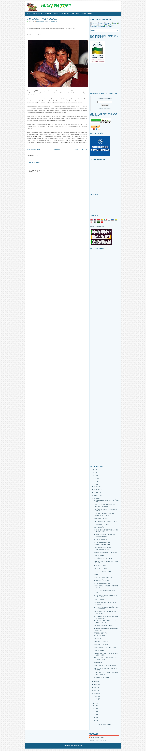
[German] (99, 220)
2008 (94, 720)
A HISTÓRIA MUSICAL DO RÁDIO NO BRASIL (105, 521)
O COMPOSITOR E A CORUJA (101, 524)
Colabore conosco (87, 14)
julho (95, 681)
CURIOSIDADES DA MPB (100, 633)
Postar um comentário (34, 162)
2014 (94, 703)
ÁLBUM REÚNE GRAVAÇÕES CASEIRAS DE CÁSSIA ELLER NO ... (105, 658)
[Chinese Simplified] (102, 222)
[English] (92, 220)
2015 (94, 484)
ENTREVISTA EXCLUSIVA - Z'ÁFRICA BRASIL (105, 647)
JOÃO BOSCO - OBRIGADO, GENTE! (103, 571)
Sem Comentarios (52, 21)
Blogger (109, 724)
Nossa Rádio (75, 14)
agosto (96, 498)
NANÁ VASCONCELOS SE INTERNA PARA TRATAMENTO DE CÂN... (105, 505)
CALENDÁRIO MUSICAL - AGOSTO (103, 677)
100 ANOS (96, 574)
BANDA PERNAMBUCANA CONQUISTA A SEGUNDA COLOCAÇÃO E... (105, 514)
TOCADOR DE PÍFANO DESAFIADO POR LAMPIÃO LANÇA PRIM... (104, 535)
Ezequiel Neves (40, 21)
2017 (93, 479)
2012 (94, 709)
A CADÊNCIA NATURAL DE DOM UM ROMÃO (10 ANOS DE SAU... (105, 510)
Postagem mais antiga (81, 149)
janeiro (96, 699)
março (96, 693)
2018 (94, 476)
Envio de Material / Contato (61, 14)
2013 (94, 706)
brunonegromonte (97, 737)
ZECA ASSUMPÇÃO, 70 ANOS (101, 580)
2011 (94, 712)
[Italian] (105, 220)
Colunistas (48, 14)
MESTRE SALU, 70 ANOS (100, 569)
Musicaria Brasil (78, 746)
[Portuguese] (116, 220)
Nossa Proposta (37, 14)
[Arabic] (99, 222)
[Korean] (95, 222)
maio (95, 687)
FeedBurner (108, 108)
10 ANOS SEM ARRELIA (100, 636)
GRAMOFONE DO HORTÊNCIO (102, 518)
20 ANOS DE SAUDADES (100, 539)
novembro (97, 489)
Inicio (28, 14)
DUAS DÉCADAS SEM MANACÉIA (103, 577)
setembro (97, 495)
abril (95, 690)
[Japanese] (92, 222)
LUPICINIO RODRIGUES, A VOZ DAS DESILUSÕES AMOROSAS (103, 548)
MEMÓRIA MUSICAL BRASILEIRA (102, 545)
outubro (96, 492)
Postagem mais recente (33, 149)
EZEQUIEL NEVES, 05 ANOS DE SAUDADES (42, 19)
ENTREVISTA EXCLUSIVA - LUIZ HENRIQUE (105, 665)
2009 (94, 717)
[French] (95, 220)
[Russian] (112, 220)
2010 (94, 715)
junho (96, 684)
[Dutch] (109, 220)
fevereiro (96, 696)
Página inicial (58, 149)
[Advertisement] (102, 77)
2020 (94, 470)
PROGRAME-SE (98, 639)
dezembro (97, 486)
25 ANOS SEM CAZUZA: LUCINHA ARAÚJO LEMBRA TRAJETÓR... (105, 622)
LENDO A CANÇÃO (99, 527)
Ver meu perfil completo (97, 740)
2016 (94, 481)
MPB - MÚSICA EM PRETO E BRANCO (103, 558)
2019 (94, 473)
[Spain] (102, 220)
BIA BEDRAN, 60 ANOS (100, 566)
